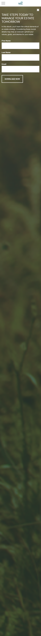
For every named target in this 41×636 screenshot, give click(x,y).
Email (4, 64)
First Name (6, 40)
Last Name (6, 52)
